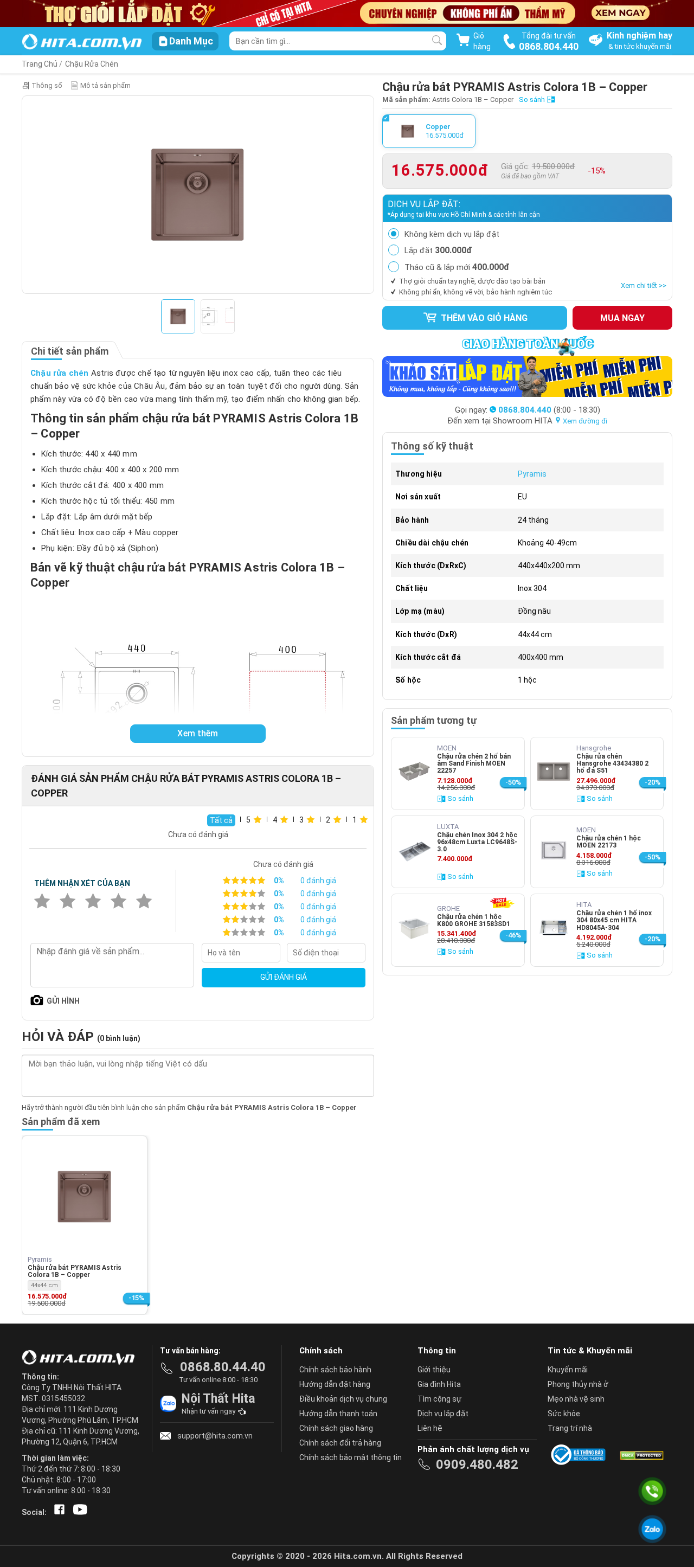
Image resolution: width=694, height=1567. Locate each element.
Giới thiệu (434, 1369)
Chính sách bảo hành (335, 1369)
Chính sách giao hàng (336, 1428)
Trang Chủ (39, 64)
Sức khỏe (564, 1413)
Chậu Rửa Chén (91, 64)
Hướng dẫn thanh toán (338, 1413)
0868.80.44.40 (223, 1367)
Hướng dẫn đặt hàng (334, 1384)
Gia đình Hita (439, 1384)
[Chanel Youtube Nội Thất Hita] (78, 1512)
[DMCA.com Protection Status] (641, 1454)
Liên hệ (429, 1428)
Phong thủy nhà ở (578, 1384)
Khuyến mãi (568, 1369)
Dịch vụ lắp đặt (442, 1413)
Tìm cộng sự (439, 1399)
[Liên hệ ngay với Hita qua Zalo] (652, 1529)
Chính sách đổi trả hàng (340, 1442)
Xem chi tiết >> (643, 285)
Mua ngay (622, 318)
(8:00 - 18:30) (549, 410)
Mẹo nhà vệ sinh (576, 1399)
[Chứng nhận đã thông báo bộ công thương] (580, 1455)
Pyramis (532, 474)
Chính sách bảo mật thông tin (350, 1457)
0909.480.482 (477, 1464)
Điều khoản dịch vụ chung (343, 1399)
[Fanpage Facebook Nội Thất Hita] (57, 1512)
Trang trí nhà (570, 1428)
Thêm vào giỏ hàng (483, 318)
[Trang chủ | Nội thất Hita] (82, 42)
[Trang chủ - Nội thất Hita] (81, 1358)
